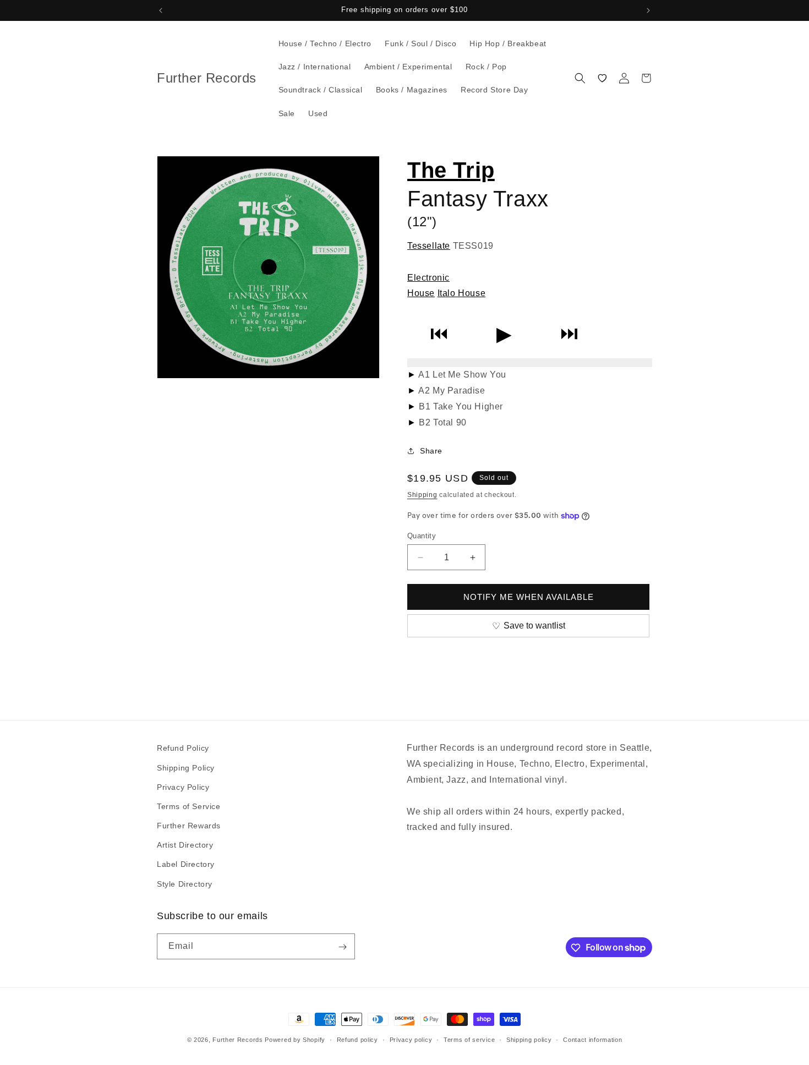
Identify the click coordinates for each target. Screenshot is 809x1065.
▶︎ (504, 334)
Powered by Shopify (295, 1039)
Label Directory (186, 864)
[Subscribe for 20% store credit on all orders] (342, 947)
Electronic (428, 277)
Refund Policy (183, 748)
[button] (580, 78)
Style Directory (184, 883)
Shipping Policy (186, 767)
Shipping (422, 495)
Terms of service (469, 1039)
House (421, 293)
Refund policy (357, 1039)
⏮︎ (439, 334)
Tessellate (428, 245)
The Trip (451, 170)
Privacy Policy (183, 786)
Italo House (462, 293)
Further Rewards (189, 825)
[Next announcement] (648, 10)
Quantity (421, 536)
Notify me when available (528, 597)
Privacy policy (411, 1039)
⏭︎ (569, 334)
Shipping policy (529, 1039)
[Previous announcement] (161, 10)
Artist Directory (185, 844)
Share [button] (431, 450)
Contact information (592, 1039)
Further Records (237, 1039)
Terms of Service (189, 805)
